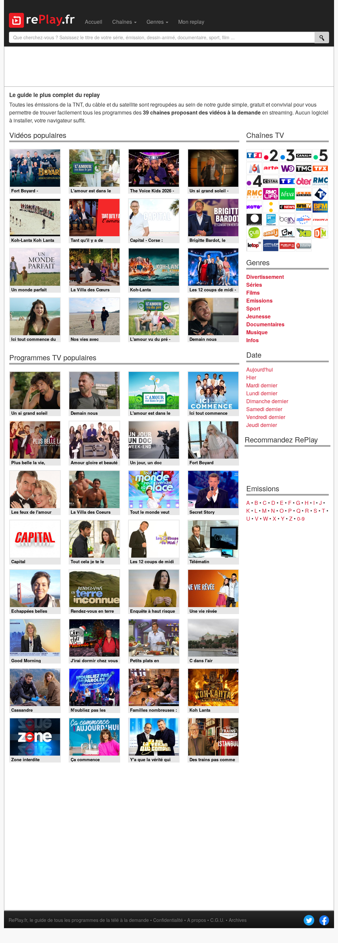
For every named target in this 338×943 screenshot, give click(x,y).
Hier (251, 377)
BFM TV (304, 207)
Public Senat (287, 245)
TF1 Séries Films (287, 181)
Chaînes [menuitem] (122, 21)
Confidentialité (168, 920)
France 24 (271, 219)
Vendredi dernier (265, 417)
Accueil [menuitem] (93, 21)
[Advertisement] (169, 66)
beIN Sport (287, 219)
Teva (287, 194)
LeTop (254, 245)
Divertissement (265, 276)
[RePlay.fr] (44, 19)
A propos (196, 920)
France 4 (254, 181)
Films (253, 292)
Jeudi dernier (261, 425)
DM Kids (320, 232)
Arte (271, 168)
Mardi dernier (261, 385)
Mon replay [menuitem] (191, 21)
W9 (287, 168)
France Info (271, 207)
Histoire (304, 245)
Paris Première (304, 194)
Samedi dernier (264, 409)
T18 (320, 194)
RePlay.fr (18, 920)
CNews (287, 207)
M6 (254, 168)
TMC (304, 168)
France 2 (271, 155)
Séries (254, 284)
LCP (271, 245)
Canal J (271, 232)
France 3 (287, 155)
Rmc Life (271, 194)
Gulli (254, 232)
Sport (253, 308)
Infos (252, 340)
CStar (271, 181)
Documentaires (265, 324)
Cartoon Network (287, 232)
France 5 (320, 155)
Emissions (259, 300)
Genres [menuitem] (156, 21)
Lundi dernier (261, 393)
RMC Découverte (320, 181)
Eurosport (304, 219)
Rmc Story (254, 194)
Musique (257, 332)
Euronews (254, 219)
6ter (304, 181)
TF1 (254, 155)
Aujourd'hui (259, 369)
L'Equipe (320, 219)
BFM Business (320, 207)
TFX (320, 168)
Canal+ (304, 155)
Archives (238, 920)
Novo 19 (254, 207)
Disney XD (304, 232)
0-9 (301, 518)
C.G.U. (217, 920)
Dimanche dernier (267, 401)
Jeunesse (258, 316)
